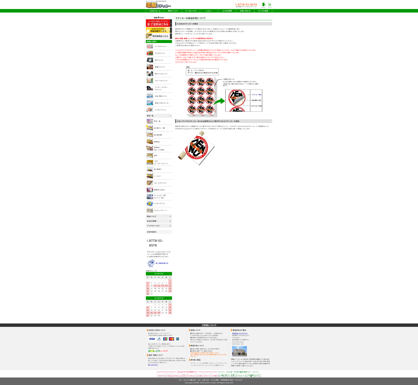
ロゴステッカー (160, 53)
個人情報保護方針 (162, 263)
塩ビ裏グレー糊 (159, 128)
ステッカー (191, 375)
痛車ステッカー (160, 67)
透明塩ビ (157, 142)
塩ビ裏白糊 (158, 135)
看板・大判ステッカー (162, 103)
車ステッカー (159, 60)
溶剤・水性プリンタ (223, 375)
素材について (173, 11)
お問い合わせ (245, 11)
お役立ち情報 (151, 221)
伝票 (199, 375)
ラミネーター (241, 375)
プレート (207, 375)
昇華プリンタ (232, 375)
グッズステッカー (161, 46)
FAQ (199, 380)
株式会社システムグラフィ (240, 333)
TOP (180, 380)
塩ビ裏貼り (158, 169)
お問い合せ (205, 380)
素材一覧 (150, 116)
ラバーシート (257, 375)
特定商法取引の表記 (227, 380)
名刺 (168, 375)
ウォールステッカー (161, 81)
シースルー (158, 176)
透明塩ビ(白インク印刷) (159, 148)
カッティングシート (160, 210)
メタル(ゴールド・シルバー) (161, 162)
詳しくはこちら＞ (153, 365)
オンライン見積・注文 (189, 380)
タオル (175, 375)
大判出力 (215, 375)
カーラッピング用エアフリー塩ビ (160, 196)
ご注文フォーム (155, 11)
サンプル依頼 (263, 11)
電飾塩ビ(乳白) (159, 190)
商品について (151, 216)
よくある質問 (227, 11)
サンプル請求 (215, 380)
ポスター (161, 375)
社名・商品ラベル (161, 96)
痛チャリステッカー (161, 74)
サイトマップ (238, 380)
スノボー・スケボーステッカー (161, 88)
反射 (155, 155)
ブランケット (183, 375)
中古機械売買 (250, 375)
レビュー (209, 11)
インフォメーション (153, 225)
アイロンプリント (160, 110)
